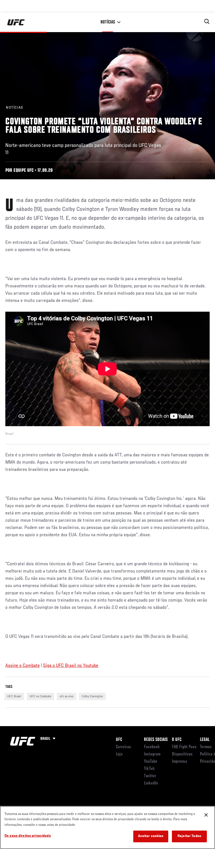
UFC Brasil (14, 696)
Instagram (152, 754)
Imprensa (179, 761)
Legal (204, 739)
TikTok (149, 768)
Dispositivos (182, 754)
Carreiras (123, 747)
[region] (107, 827)
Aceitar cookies (151, 836)
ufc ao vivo (66, 696)
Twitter (150, 776)
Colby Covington (92, 696)
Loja (119, 754)
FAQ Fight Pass (184, 747)
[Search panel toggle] (207, 21)
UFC (119, 739)
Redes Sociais (156, 739)
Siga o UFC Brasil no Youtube (70, 665)
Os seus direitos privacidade (27, 836)
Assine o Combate (22, 665)
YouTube (150, 761)
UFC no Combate (40, 696)
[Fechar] (206, 815)
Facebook (152, 747)
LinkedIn (151, 783)
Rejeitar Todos (189, 836)
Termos (206, 747)
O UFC (176, 739)
